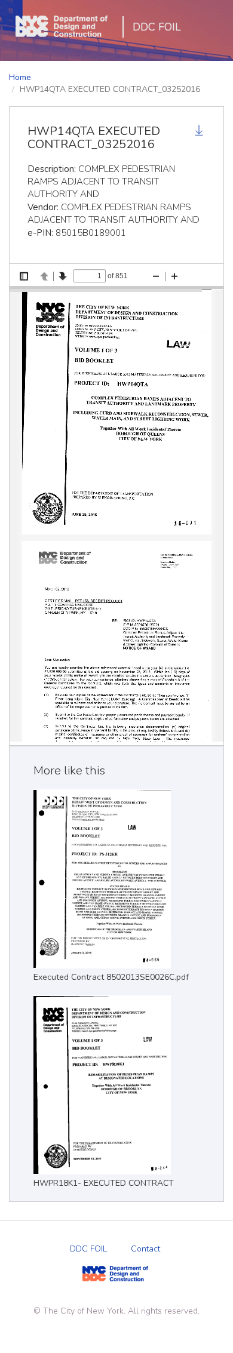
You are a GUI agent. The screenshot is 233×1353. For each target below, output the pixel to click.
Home (20, 77)
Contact (145, 1248)
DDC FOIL (157, 27)
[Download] (200, 132)
